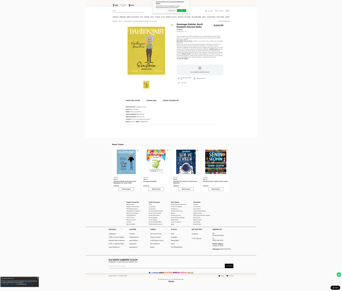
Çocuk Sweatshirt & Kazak (156, 211)
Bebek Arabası (130, 204)
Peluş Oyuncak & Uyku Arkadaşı (201, 215)
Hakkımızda (112, 234)
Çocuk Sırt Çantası (176, 222)
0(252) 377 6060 (218, 245)
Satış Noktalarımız (114, 247)
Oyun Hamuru (197, 209)
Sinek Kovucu (174, 209)
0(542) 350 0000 (222, 249)
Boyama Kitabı (197, 224)
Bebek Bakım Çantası (132, 209)
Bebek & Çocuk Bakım (132, 213)
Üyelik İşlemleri (134, 237)
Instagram (195, 234)
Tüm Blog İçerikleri (176, 247)
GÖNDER (229, 266)
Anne (172, 234)
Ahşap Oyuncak (197, 213)
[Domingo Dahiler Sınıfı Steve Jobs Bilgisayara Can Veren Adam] (126, 162)
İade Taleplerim (155, 244)
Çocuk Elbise (152, 206)
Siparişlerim (133, 244)
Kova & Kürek (196, 206)
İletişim (152, 247)
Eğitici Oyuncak (130, 224)
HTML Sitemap (196, 238)
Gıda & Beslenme (131, 215)
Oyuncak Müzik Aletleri (199, 211)
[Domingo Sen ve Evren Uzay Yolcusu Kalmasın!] (186, 162)
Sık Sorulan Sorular (156, 234)
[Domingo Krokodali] (156, 162)
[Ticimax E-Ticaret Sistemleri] (171, 282)
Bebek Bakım (175, 240)
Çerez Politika (11, 284)
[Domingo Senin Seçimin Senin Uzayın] (216, 162)
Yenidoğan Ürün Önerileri (133, 211)
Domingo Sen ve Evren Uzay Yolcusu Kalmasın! (185, 182)
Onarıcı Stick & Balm (176, 206)
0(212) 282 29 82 (218, 240)
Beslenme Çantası (131, 220)
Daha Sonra (172, 10)
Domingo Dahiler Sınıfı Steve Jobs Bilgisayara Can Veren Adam (125, 182)
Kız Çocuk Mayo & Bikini (155, 222)
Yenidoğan (174, 237)
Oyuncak (128, 222)
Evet (181, 10)
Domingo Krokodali (149, 181)
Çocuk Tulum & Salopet (155, 213)
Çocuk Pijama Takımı (154, 215)
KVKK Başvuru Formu (157, 240)
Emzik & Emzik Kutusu (176, 211)
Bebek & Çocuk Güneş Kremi (178, 204)
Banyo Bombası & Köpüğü (178, 217)
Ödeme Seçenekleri (171, 100)
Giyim (150, 204)
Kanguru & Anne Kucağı (132, 206)
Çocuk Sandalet (153, 220)
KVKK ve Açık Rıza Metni (116, 244)
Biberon (173, 213)
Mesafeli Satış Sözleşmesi (117, 240)
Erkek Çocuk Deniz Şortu (155, 224)
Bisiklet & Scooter (176, 215)
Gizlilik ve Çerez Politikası (116, 237)
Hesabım (132, 234)
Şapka (172, 224)
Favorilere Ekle (137, 150)
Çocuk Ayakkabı (153, 217)
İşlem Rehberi (133, 240)
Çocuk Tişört (152, 209)
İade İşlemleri (133, 247)
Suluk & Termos (130, 217)
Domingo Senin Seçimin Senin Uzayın (215, 181)
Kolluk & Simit (174, 220)
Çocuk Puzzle (196, 222)
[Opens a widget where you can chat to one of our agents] (335, 288)
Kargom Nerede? (155, 237)
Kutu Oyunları (197, 217)
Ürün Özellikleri (133, 100)
